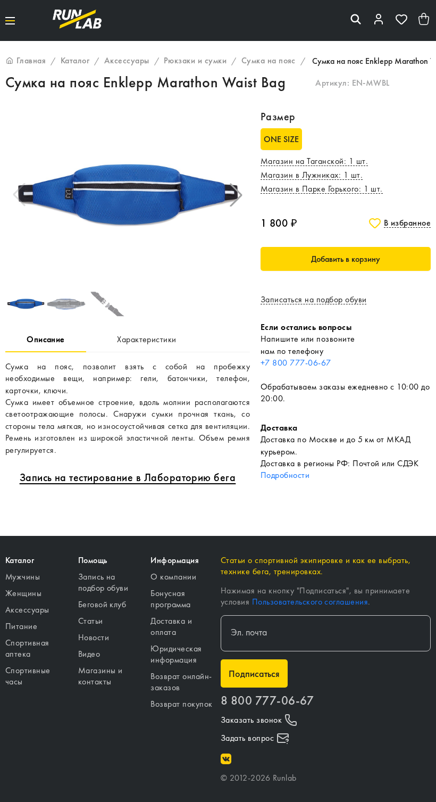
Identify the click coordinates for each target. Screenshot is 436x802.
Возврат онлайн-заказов (181, 682)
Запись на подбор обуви (103, 582)
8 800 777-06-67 (267, 700)
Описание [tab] (46, 339)
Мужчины (22, 576)
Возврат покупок (181, 703)
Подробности (285, 475)
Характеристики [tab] (147, 339)
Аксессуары (27, 609)
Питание (21, 626)
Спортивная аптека (27, 648)
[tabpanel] (127, 408)
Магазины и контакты (100, 676)
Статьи (90, 620)
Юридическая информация (176, 654)
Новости (93, 637)
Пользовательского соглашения (310, 601)
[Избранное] (401, 20)
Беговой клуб (102, 604)
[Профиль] (378, 20)
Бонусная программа (170, 599)
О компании (173, 576)
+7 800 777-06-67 (296, 362)
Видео (89, 653)
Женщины (23, 593)
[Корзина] (424, 20)
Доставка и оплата (171, 626)
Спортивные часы (28, 676)
